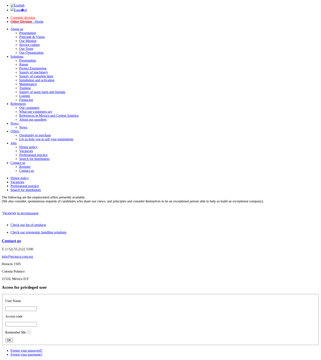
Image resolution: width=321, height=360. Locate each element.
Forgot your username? (26, 354)
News (14, 123)
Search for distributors (34, 159)
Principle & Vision (32, 37)
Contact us (17, 163)
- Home (26, 21)
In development (27, 213)
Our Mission (27, 41)
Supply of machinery (33, 72)
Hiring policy (28, 147)
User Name (13, 301)
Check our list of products (28, 225)
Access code (13, 316)
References (18, 104)
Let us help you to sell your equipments (46, 139)
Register (25, 167)
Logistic (24, 96)
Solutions (16, 56)
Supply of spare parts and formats (42, 92)
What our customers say (35, 111)
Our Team (26, 48)
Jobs (13, 143)
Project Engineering (33, 68)
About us (16, 29)
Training (25, 88)
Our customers (29, 108)
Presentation (27, 33)
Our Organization (31, 52)
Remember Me (15, 332)
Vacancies (26, 151)
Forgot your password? (26, 350)
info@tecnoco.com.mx (17, 256)
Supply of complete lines (36, 76)
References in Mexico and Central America (49, 115)
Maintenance (28, 84)
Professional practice (33, 155)
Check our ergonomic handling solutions (38, 232)
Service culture (29, 45)
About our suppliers (33, 119)
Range (23, 64)
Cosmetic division (22, 17)
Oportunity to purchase (35, 135)
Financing (26, 100)
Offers (14, 131)
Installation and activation (36, 80)
